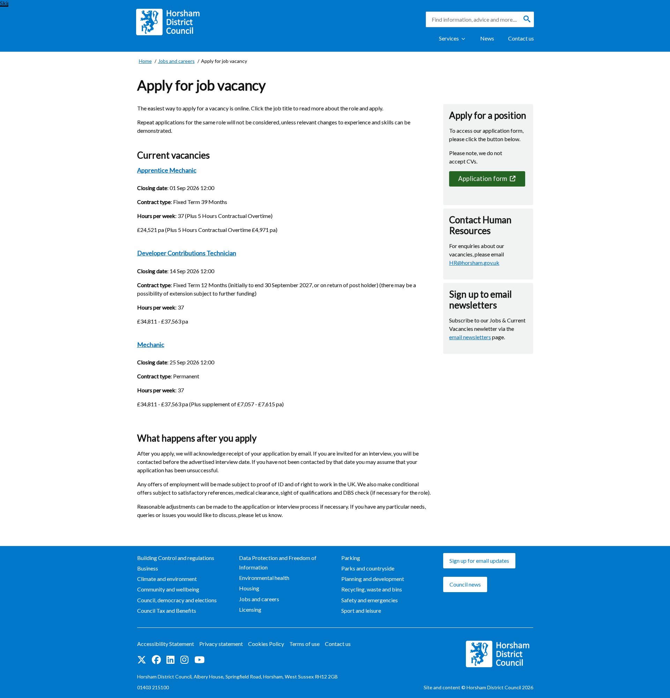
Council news (465, 584)
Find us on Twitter (141, 660)
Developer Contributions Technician (186, 253)
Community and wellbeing (168, 589)
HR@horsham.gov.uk (474, 262)
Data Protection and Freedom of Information (278, 562)
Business (147, 568)
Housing (249, 588)
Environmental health (264, 577)
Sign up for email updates (479, 560)
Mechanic (150, 344)
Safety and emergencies (369, 600)
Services (449, 38)
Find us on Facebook (156, 660)
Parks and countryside (367, 568)
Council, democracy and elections (177, 600)
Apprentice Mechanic (166, 170)
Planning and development (372, 578)
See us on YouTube (199, 660)
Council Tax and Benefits (166, 610)
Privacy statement (221, 643)
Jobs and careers (259, 599)
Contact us (521, 38)
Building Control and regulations (175, 557)
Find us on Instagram (184, 660)
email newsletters (470, 337)
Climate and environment (167, 578)
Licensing (250, 609)
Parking (350, 557)
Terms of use (304, 643)
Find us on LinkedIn (170, 660)
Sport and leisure (361, 610)
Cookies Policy (266, 643)
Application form (483, 178)
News (487, 38)
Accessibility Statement (165, 643)
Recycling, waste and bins (371, 589)
